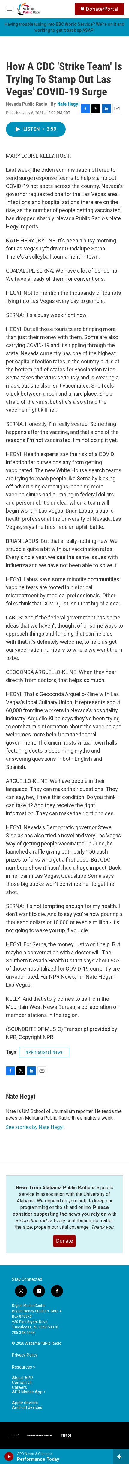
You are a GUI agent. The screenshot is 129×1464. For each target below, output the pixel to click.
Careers (19, 1387)
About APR (22, 1378)
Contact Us (22, 1383)
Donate (64, 1240)
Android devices (27, 1407)
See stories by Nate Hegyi (35, 1127)
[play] (9, 1457)
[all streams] (121, 1456)
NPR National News (44, 1052)
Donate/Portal (102, 9)
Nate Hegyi (68, 104)
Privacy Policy (25, 1355)
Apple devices (25, 1403)
